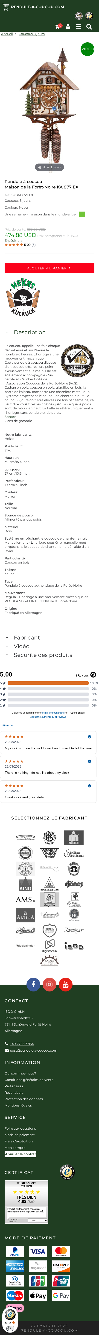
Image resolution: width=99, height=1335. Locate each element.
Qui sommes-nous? (20, 1073)
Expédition (13, 241)
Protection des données (24, 1099)
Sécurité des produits (43, 655)
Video (88, 49)
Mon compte (15, 1148)
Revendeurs (14, 1093)
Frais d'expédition (19, 1141)
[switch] (10, 1328)
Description (30, 332)
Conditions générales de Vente (29, 1080)
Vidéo (21, 646)
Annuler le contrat (20, 1154)
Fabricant (27, 637)
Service (15, 1117)
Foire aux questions (20, 1128)
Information (23, 1062)
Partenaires (14, 1086)
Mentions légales (18, 1105)
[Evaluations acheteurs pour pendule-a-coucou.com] (26, 1203)
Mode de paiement (20, 1135)
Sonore (10, 417)
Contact (16, 1000)
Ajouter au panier (47, 268)
